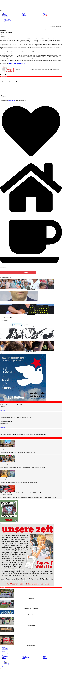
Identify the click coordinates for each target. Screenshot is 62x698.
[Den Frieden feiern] (7, 461)
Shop (2, 665)
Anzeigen (3, 651)
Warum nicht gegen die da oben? (5, 431)
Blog (2, 12)
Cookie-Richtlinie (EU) (5, 649)
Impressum (3, 647)
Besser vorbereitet (31, 598)
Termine (3, 13)
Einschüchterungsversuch (6, 479)
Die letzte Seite (55, 26)
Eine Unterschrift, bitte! (6, 494)
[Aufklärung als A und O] (7, 446)
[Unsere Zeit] (11, 9)
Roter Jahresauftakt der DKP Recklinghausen (31, 608)
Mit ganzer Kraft (31, 614)
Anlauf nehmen (2, 406)
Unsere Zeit (51, 26)
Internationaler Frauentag (31, 645)
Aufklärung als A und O (6, 449)
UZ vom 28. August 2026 (7, 20)
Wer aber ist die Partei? (31, 314)
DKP (2, 22)
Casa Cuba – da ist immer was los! (31, 351)
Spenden (5, 21)
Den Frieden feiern (4, 464)
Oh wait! (31, 301)
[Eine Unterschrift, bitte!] (7, 491)
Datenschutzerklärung (11, 100)
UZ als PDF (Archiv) (7, 19)
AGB (2, 650)
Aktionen (7, 74)
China (4, 15)
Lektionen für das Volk (4, 423)
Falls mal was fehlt (31, 326)
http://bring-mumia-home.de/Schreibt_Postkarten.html (16, 63)
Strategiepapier (6, 16)
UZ (2, 655)
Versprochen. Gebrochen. (31, 625)
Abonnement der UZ (26, 69)
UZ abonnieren (6, 661)
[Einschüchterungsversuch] (7, 476)
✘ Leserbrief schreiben (4, 76)
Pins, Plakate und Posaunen (31, 289)
